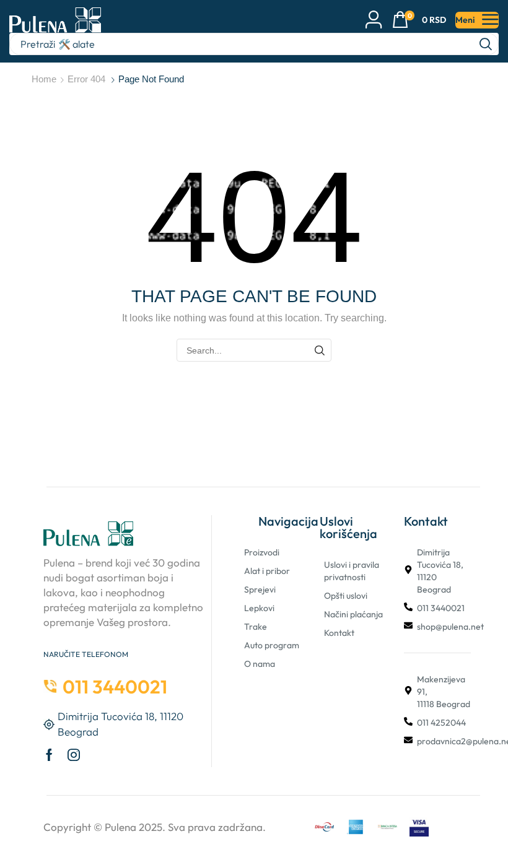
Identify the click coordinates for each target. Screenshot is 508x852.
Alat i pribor (267, 570)
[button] (419, 20)
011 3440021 (441, 608)
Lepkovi (259, 608)
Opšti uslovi (345, 595)
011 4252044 (441, 722)
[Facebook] (49, 755)
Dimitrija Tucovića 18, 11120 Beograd (440, 571)
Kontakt (339, 632)
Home (44, 79)
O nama (259, 663)
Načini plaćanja (353, 614)
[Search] (485, 43)
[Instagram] (74, 755)
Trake (255, 626)
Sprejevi (260, 589)
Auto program (271, 645)
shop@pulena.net (450, 626)
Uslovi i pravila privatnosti (351, 571)
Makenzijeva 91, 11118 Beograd (443, 692)
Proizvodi (261, 552)
